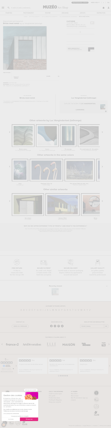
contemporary (28, 101)
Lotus (20, 184)
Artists (82, 13)
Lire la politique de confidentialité (11, 413)
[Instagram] (55, 327)
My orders (74, 394)
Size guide (52, 396)
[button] (3, 424)
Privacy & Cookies (105, 426)
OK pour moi (29, 419)
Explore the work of (80, 107)
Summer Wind (62, 219)
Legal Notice (87, 426)
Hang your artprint (55, 402)
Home (25, 16)
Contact (95, 426)
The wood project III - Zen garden (89, 150)
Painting (9, 13)
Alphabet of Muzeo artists (55, 306)
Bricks (95, 219)
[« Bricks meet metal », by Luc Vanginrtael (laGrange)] (55, 291)
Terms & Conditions (75, 426)
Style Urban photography (49, 16)
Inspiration (101, 13)
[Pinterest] (59, 327)
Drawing (65, 13)
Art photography (34, 16)
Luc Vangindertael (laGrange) (68, 16)
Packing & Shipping (55, 400)
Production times (54, 398)
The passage (68, 150)
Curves (47, 150)
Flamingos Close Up (46, 184)
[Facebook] (52, 327)
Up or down (28, 219)
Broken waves (23, 150)
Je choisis (10, 419)
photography (15, 101)
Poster (47, 13)
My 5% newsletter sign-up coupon (79, 399)
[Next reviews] (109, 366)
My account (74, 396)
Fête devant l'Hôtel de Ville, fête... (79, 184)
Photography (28, 13)
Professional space (80, 2)
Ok (106, 326)
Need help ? (95, 2)
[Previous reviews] (16, 366)
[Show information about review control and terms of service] (13, 368)
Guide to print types (55, 394)
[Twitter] (63, 327)
